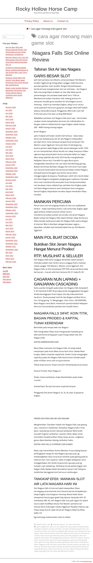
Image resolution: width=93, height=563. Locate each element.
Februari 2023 (11, 234)
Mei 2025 (9, 153)
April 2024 (9, 192)
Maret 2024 (10, 195)
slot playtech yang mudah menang (74, 547)
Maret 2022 (10, 259)
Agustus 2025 (11, 143)
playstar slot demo (79, 544)
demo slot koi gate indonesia (50, 536)
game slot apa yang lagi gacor (60, 540)
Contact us (63, 21)
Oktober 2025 (11, 137)
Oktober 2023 (11, 210)
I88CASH (6, 274)
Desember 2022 (11, 240)
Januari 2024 (10, 201)
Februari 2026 (11, 125)
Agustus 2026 (11, 107)
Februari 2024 (11, 198)
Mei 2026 (9, 116)
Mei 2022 (9, 252)
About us (48, 21)
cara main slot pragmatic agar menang (60, 531)
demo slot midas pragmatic (69, 536)
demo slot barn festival (47, 533)
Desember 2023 (11, 204)
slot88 (5, 271)
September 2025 (12, 140)
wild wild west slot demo (66, 551)
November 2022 (12, 243)
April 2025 (9, 156)
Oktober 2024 (11, 174)
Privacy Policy (32, 21)
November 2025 (12, 134)
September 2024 (12, 177)
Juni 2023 (9, 222)
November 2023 (12, 207)
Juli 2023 (9, 219)
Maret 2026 (10, 122)
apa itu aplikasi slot (42, 527)
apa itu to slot (54, 527)
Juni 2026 (9, 113)
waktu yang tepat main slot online (45, 551)
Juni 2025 (9, 150)
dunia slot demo (44, 540)
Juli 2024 (9, 183)
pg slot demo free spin (65, 544)
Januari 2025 (10, 165)
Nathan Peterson (59, 524)
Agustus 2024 (11, 180)
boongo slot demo (55, 529)
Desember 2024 (11, 168)
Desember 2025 (11, 131)
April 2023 (9, 228)
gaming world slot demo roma (72, 542)
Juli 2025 (9, 147)
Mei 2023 (9, 225)
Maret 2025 (10, 159)
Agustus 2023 (11, 216)
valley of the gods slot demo (78, 549)
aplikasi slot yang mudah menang (71, 527)
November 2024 (12, 171)
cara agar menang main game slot (73, 529)
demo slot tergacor (76, 538)
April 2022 (9, 255)
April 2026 (9, 119)
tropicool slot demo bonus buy (58, 549)
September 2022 (12, 249)
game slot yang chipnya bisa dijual (50, 542)
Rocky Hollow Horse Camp (46, 9)
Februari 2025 (11, 162)
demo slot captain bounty (64, 533)
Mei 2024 (9, 189)
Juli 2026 (9, 110)
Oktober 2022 (11, 246)
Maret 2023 (10, 231)
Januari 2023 (10, 237)
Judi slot (6, 276)
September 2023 (12, 213)
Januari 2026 (10, 128)
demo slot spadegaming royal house (57, 538)
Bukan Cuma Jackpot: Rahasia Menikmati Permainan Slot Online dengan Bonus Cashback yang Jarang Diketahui (17, 93)
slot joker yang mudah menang (51, 547)
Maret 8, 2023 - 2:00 (43, 524)
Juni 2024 (9, 186)
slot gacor (7, 279)
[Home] (27, 28)
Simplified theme (87, 561)
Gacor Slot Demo (74, 524)
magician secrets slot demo (48, 544)
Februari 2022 (11, 262)
